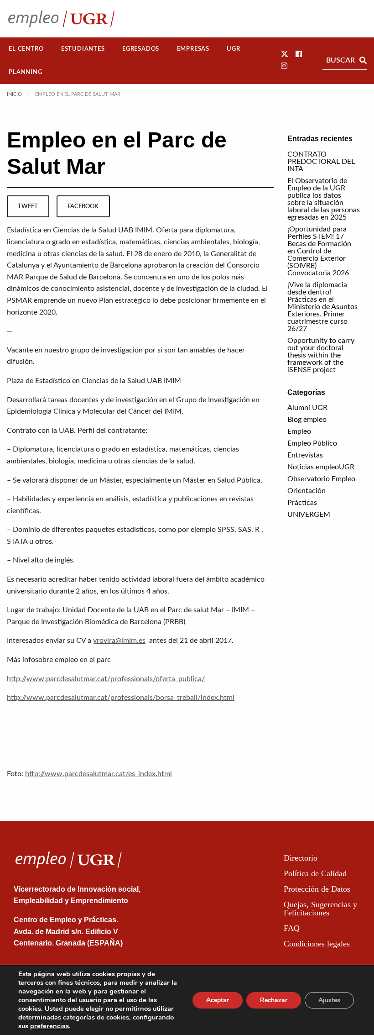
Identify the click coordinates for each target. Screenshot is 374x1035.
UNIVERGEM (308, 514)
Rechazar (273, 1000)
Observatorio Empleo (321, 479)
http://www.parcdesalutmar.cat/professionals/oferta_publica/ (106, 679)
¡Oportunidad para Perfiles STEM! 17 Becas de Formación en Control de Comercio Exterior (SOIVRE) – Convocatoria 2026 (319, 251)
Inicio (14, 94)
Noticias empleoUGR (320, 467)
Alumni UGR (307, 407)
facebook (83, 206)
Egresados (140, 49)
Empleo (299, 431)
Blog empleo (307, 419)
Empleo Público (312, 443)
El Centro (26, 49)
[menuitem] (26, 49)
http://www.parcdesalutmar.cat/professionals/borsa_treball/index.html (120, 697)
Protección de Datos (317, 888)
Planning (25, 72)
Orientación (306, 490)
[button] (284, 54)
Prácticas (302, 502)
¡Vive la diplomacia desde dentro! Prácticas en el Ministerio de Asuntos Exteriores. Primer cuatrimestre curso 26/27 (322, 306)
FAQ (292, 928)
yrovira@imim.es (119, 640)
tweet (28, 206)
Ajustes (329, 1000)
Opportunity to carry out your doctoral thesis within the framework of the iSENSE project (320, 355)
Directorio (300, 857)
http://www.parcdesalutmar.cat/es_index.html (98, 774)
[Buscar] (363, 60)
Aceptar (217, 1000)
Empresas (193, 49)
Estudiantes (83, 49)
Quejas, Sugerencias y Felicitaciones (320, 908)
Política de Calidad (315, 873)
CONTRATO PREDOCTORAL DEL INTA (321, 162)
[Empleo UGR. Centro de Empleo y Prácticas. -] (61, 18)
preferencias (49, 1026)
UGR (233, 49)
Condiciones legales (317, 943)
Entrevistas (305, 455)
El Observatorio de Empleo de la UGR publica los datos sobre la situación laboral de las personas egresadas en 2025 (323, 199)
